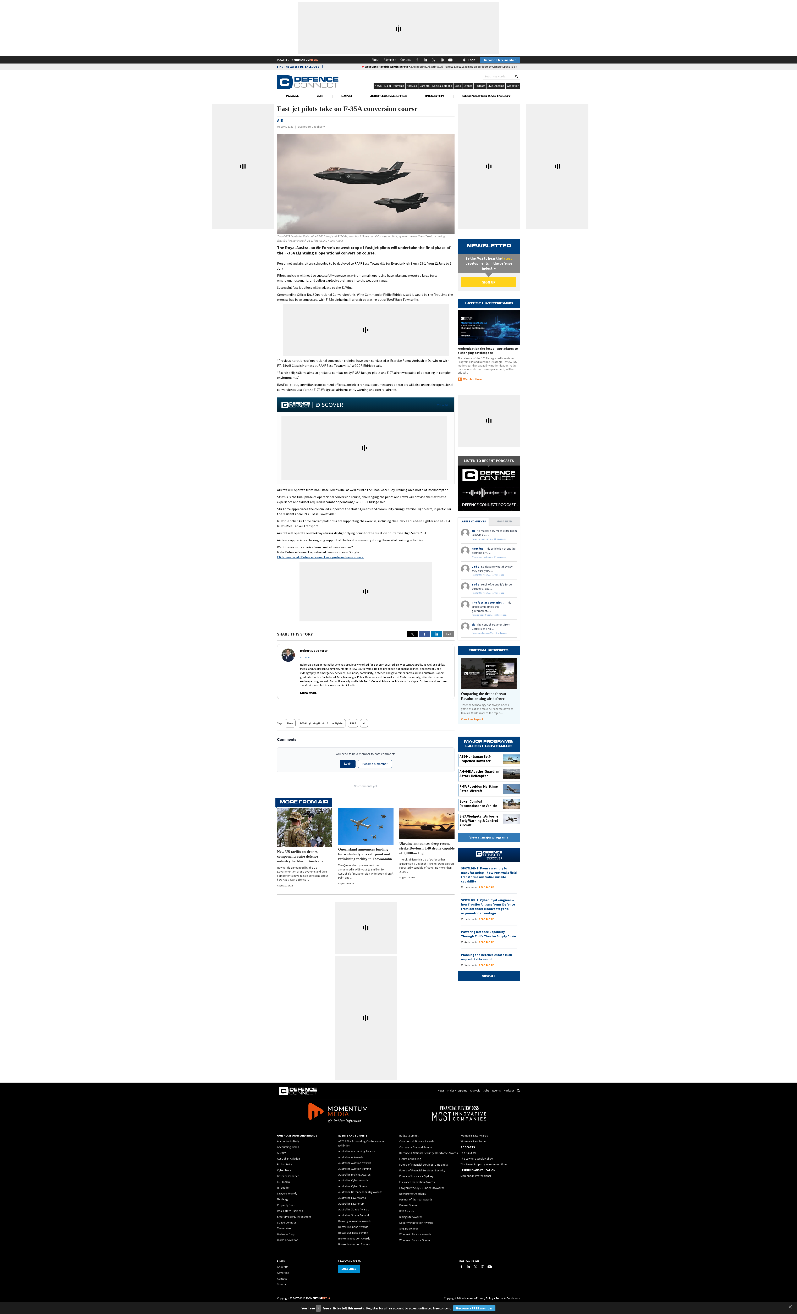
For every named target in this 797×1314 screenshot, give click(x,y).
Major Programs (394, 86)
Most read (504, 521)
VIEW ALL (443, 405)
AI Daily (281, 1153)
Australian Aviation (288, 1158)
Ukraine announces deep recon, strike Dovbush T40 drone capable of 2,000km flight (427, 848)
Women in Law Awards (474, 1135)
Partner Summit (408, 1205)
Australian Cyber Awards (353, 1180)
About (376, 60)
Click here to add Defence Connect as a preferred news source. (320, 557)
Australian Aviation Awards (354, 1163)
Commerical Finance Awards (416, 1141)
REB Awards (406, 1211)
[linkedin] (436, 634)
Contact (405, 60)
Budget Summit (408, 1135)
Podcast (480, 86)
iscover (514, 86)
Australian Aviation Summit (354, 1169)
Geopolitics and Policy (486, 96)
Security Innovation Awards (416, 1223)
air (364, 723)
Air (320, 96)
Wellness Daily (286, 1234)
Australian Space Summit (353, 1215)
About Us (282, 1267)
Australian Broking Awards (354, 1174)
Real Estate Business (290, 1211)
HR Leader (283, 1187)
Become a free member (500, 60)
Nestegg (282, 1199)
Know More (308, 692)
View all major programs (488, 837)
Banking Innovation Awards (355, 1221)
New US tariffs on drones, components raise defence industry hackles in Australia (300, 856)
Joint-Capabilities (388, 96)
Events (468, 86)
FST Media (283, 1182)
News (378, 86)
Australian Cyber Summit (353, 1186)
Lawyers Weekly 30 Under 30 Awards (422, 1188)
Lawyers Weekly (287, 1193)
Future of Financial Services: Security (422, 1170)
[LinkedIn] (468, 1267)
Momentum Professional (476, 1176)
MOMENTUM (306, 60)
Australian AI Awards (350, 1157)
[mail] (448, 634)
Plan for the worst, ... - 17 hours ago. (488, 574)
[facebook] (424, 634)
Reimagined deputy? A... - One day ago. (489, 633)
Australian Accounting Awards (356, 1151)
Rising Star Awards (411, 1217)
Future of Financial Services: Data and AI (424, 1164)
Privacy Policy (484, 1298)
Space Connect (286, 1222)
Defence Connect (288, 1176)
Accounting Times (288, 1147)
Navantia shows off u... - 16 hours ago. (489, 539)
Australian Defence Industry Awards (360, 1192)
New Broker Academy (412, 1193)
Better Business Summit (353, 1233)
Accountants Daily (288, 1141)
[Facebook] (461, 1267)
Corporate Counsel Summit (416, 1147)
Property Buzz (286, 1205)
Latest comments (473, 521)
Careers (425, 86)
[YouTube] (490, 1267)
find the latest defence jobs (298, 66)
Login (471, 60)
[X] (412, 634)
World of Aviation (287, 1240)
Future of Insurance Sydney (416, 1176)
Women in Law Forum (474, 1141)
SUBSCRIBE (348, 1269)
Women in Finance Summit (415, 1240)
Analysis (412, 86)
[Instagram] (482, 1267)
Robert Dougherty (313, 126)
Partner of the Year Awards (416, 1199)
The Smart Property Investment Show (484, 1164)
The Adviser (284, 1228)
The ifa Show (468, 1153)
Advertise (390, 60)
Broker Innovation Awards (354, 1238)
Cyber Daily (284, 1170)
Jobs (458, 86)
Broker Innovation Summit (354, 1244)
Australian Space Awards (353, 1209)
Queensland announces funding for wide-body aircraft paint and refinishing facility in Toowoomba (365, 854)
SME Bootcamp (408, 1228)
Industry (435, 96)
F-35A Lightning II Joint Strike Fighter (321, 723)
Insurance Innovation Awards (417, 1182)
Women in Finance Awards (415, 1234)
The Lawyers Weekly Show (477, 1158)
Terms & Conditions (508, 1298)
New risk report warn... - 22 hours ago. (489, 615)
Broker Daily (284, 1164)
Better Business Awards (353, 1227)
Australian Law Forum (351, 1203)
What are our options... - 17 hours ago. (489, 557)
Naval (292, 96)
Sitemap (282, 1284)
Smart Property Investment (294, 1217)
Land (346, 96)
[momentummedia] (337, 1113)
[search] (516, 76)
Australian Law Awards (352, 1198)
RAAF (353, 723)
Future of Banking (410, 1159)
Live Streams (496, 86)
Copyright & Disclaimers (459, 1298)
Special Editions (442, 86)
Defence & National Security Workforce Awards (428, 1153)
